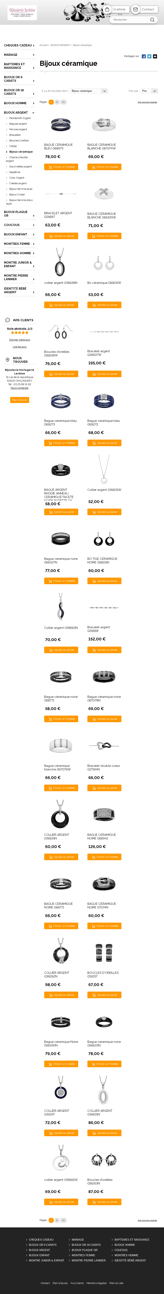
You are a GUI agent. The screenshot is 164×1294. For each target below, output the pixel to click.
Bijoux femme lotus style (19, 202)
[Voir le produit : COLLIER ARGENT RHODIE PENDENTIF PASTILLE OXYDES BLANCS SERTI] (61, 1104)
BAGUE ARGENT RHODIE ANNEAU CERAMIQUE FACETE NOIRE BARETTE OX (59, 495)
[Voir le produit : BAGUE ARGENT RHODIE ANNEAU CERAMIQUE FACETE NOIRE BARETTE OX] (61, 483)
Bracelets (15, 134)
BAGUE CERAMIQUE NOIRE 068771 (58, 905)
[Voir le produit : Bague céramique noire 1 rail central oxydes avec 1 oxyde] (61, 690)
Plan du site (116, 1283)
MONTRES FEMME (83, 1255)
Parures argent (18, 129)
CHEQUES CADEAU (41, 1239)
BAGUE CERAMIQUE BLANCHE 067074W (101, 146)
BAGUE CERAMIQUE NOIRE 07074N (101, 905)
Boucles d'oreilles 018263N (99, 1181)
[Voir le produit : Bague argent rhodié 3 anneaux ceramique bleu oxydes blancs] (104, 414)
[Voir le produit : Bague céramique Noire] (61, 1035)
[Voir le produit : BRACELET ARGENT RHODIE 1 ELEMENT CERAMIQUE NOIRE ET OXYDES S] (61, 193)
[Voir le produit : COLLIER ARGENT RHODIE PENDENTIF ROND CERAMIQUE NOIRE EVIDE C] (61, 966)
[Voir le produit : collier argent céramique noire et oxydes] (61, 621)
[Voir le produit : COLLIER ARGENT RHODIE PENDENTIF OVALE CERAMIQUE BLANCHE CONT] (104, 1104)
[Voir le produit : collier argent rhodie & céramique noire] (61, 276)
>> (63, 102)
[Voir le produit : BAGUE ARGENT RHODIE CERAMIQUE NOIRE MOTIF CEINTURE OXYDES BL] (104, 897)
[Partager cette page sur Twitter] (149, 56)
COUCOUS (121, 1250)
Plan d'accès (60, 1283)
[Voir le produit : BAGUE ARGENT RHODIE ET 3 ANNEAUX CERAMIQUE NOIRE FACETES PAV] (104, 828)
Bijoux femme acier (21, 188)
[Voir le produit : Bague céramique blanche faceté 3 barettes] (61, 759)
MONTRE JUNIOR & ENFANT (46, 1260)
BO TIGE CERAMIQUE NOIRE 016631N (102, 560)
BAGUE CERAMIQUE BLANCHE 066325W (101, 215)
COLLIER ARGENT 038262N (56, 974)
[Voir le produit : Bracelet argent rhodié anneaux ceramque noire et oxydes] (104, 607)
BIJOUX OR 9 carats (43, 1244)
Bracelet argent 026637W (98, 353)
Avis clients (77, 1283)
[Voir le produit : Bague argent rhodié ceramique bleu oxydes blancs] (61, 414)
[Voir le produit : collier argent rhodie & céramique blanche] (61, 1173)
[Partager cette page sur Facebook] (144, 56)
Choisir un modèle (64, 166)
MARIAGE (78, 1239)
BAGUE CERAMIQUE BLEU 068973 (58, 146)
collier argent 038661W (61, 1180)
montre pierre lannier (89, 1260)
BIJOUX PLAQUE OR (84, 1250)
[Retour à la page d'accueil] (82, 23)
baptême (14, 172)
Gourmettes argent (20, 166)
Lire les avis (19, 346)
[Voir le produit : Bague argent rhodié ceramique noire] (61, 552)
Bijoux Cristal (17, 194)
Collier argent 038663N (61, 628)
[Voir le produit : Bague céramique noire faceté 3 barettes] (104, 690)
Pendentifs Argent (20, 118)
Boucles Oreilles (19, 140)
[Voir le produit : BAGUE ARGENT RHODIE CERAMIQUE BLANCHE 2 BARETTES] (104, 207)
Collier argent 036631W (104, 490)
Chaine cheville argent (17, 159)
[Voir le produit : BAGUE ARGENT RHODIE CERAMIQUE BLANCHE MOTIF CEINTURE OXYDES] (104, 138)
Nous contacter (20, 387)
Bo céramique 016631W (104, 283)
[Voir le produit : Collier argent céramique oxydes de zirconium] (104, 483)
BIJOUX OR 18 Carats (86, 1244)
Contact (148, 9)
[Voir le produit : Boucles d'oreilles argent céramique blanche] (104, 276)
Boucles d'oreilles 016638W (56, 353)
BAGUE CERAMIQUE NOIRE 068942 (101, 836)
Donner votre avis (19, 339)
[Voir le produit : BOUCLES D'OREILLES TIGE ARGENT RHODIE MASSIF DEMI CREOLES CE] (104, 966)
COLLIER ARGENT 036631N (56, 836)
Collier (13, 146)
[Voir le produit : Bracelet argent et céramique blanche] (104, 331)
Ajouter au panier (64, 235)
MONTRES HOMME (126, 1255)
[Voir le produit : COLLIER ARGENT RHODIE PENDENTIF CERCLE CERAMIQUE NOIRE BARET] (61, 828)
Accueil (44, 45)
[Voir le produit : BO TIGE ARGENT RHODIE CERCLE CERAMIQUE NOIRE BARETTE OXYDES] (104, 552)
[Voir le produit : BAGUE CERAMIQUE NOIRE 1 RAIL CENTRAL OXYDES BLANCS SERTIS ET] (61, 897)
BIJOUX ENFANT (39, 1255)
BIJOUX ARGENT (39, 1250)
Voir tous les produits (147, 102)
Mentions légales (97, 1283)
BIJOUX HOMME (125, 1244)
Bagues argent (18, 123)
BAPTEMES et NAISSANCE (132, 1239)
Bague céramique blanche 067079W (57, 767)
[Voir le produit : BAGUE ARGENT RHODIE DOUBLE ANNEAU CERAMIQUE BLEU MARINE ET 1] (61, 138)
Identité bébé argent (130, 1260)
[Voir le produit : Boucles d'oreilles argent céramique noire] (61, 345)
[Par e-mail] (155, 56)
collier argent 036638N (60, 283)
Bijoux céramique (21, 151)
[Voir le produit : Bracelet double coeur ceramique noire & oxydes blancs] (104, 759)
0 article (119, 9)
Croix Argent (16, 177)
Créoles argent (18, 183)
